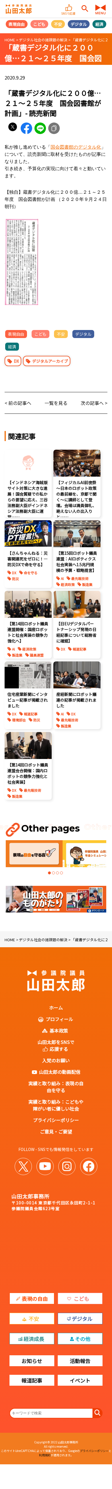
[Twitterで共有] (12, 128)
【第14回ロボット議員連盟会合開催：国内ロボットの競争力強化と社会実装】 (27, 773)
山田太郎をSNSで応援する (56, 1045)
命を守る (31, 572)
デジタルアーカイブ (50, 361)
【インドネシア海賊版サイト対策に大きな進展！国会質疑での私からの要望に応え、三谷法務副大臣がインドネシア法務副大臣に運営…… (27, 499)
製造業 (87, 584)
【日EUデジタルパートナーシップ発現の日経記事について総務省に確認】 (76, 632)
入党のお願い (56, 1060)
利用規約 (45, 1455)
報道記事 (79, 649)
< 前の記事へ (18, 402)
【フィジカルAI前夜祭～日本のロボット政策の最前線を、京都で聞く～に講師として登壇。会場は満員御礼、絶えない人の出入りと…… (76, 499)
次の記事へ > (94, 402)
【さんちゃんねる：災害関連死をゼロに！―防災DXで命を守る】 (27, 558)
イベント (80, 1380)
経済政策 (68, 584)
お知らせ (32, 1360)
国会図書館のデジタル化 (76, 147)
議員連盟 (37, 655)
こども (39, 24)
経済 (99, 24)
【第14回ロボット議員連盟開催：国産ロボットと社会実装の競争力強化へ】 (27, 632)
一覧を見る (56, 402)
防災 (15, 578)
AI (62, 578)
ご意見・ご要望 (56, 1131)
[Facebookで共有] (26, 128)
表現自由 (17, 24)
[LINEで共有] (40, 128)
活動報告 (80, 1360)
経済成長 (34, 1338)
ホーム (56, 1007)
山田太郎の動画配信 (59, 1071)
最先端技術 (79, 578)
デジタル (79, 24)
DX (16, 361)
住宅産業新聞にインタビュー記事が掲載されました (27, 699)
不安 (58, 24)
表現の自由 (35, 1298)
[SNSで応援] (69, 5)
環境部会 (19, 719)
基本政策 (59, 1030)
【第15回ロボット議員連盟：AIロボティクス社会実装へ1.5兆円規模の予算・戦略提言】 (76, 561)
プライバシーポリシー (56, 1120)
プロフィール (59, 1019)
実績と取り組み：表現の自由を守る (56, 1087)
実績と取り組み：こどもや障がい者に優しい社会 (56, 1105)
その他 (82, 1338)
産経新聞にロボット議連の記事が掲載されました (76, 699)
